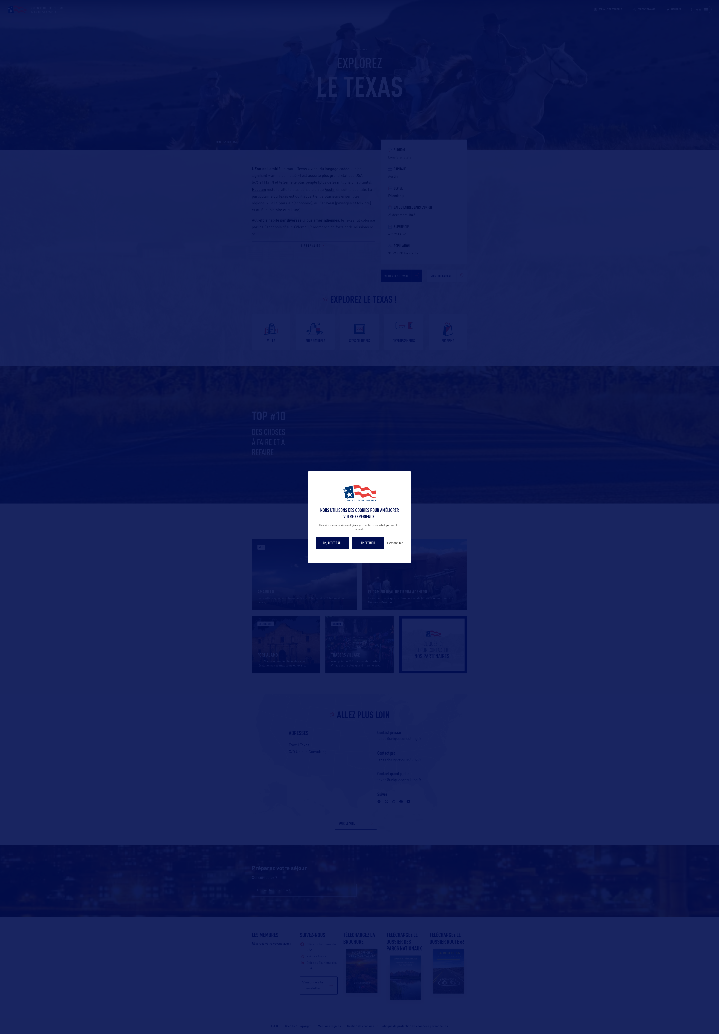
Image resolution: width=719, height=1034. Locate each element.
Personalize (395, 543)
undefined (368, 543)
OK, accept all (332, 543)
